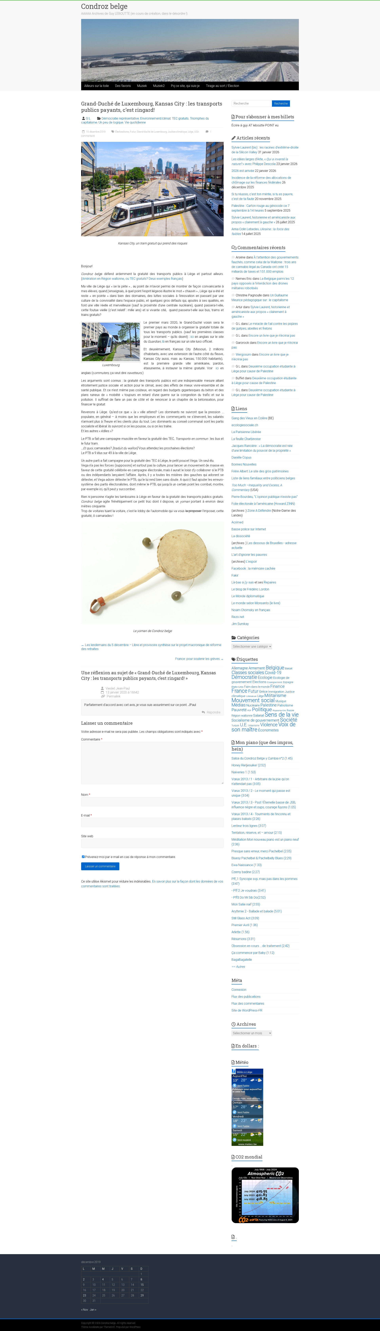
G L (88, 118)
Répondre (213, 712)
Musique (281, 701)
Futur (133, 131)
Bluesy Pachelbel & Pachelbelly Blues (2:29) (262, 858)
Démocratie (244, 677)
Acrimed (237, 522)
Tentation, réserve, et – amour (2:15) (257, 833)
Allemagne (240, 668)
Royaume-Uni (279, 710)
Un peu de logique (111, 122)
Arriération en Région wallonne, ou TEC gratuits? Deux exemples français (132, 279)
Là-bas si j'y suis (243, 582)
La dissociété (241, 536)
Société (288, 720)
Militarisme (275, 695)
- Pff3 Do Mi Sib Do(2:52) (249, 897)
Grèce (263, 691)
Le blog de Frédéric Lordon (250, 589)
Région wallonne (242, 715)
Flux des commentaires (248, 1003)
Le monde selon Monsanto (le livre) (256, 603)
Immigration (276, 691)
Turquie (235, 725)
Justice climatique (177, 131)
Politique (262, 709)
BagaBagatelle (242, 960)
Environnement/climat (155, 118)
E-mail (86, 815)
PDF (249, 710)
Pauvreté (239, 710)
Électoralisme (122, 131)
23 (84, 1295)
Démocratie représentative (120, 118)
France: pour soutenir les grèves (199, 659)
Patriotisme (285, 705)
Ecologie (265, 677)
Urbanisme (253, 725)
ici (192, 337)
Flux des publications (246, 996)
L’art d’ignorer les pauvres (249, 555)
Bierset (288, 668)
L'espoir (251, 561)
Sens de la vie (282, 714)
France (239, 691)
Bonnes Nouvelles (244, 464)
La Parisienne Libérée (246, 432)
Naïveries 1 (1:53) (244, 772)
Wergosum (243, 354)
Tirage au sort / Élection (222, 86)
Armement (257, 668)
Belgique (275, 668)
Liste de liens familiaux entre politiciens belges (263, 478)
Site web (87, 836)
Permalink (114, 696)
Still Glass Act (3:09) (245, 918)
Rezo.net (238, 617)
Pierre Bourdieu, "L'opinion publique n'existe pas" (265, 497)
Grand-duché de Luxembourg (152, 131)
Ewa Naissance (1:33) (247, 865)
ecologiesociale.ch (245, 425)
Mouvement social (253, 700)
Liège (190, 131)
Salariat (258, 715)
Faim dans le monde (257, 686)
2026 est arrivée (243, 171)
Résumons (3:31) (243, 939)
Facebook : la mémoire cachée (253, 568)
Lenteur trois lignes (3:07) (249, 826)
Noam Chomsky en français (251, 610)
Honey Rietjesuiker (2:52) (249, 765)
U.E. (243, 724)
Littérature (251, 696)
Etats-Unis (237, 686)
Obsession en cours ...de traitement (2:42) (261, 946)
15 (142, 1284)
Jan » (93, 1309)
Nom (85, 795)
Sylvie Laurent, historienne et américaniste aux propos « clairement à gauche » (261, 311)
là (163, 341)
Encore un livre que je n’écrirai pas (272, 335)
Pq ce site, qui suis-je (185, 86)
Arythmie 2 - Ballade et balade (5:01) (257, 911)
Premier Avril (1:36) (245, 925)
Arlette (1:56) (240, 932)
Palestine (268, 705)
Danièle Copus (241, 457)
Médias (239, 705)
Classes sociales (248, 672)
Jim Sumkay (240, 624)
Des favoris (123, 86)
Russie (290, 710)
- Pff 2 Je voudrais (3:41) (249, 890)
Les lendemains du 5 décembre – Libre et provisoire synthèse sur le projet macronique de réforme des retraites (151, 647)
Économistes (268, 730)
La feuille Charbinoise (246, 439)
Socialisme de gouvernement (255, 720)
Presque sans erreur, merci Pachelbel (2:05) (262, 851)
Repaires (270, 582)
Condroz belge (104, 6)
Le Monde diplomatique (248, 596)
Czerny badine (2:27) (246, 872)
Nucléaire (253, 705)
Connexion (239, 990)
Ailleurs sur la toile (96, 86)
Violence (268, 724)
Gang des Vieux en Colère (249, 418)
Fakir (235, 575)
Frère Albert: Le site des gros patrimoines (260, 471)
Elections (259, 682)
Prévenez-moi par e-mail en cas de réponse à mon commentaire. (130, 857)
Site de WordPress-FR (247, 1010)
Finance (277, 686)
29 (142, 1295)
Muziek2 (159, 86)
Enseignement (274, 682)
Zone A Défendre (259, 510)
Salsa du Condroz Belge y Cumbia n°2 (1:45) (262, 758)
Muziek (142, 86)
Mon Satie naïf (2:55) (246, 904)
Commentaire (91, 739)
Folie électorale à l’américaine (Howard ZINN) (263, 504)
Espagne (288, 682)
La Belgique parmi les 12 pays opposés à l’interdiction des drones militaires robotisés (263, 283)
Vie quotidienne (135, 122)
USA (196, 131)
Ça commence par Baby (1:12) (253, 953)
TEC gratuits (180, 118)
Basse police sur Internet (249, 529)
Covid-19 (273, 672)
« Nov (84, 1309)
